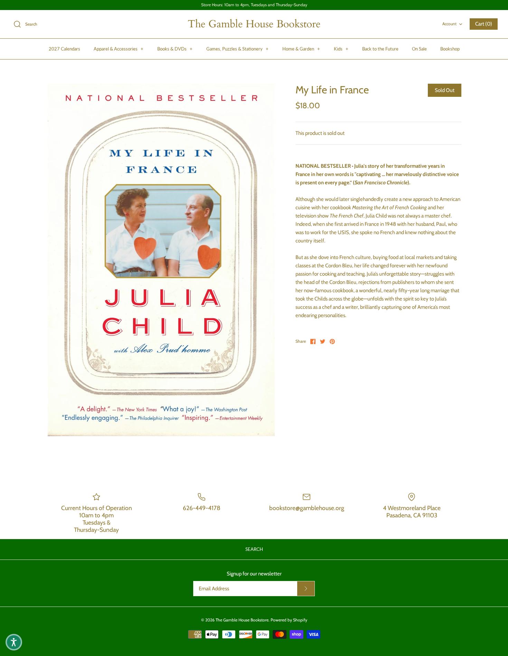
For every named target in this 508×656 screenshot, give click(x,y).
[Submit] (305, 588)
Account (449, 23)
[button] (14, 642)
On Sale (419, 49)
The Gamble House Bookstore (242, 619)
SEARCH (254, 549)
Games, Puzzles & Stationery (237, 49)
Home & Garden (301, 49)
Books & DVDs (174, 49)
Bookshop (450, 49)
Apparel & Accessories (118, 49)
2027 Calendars (64, 49)
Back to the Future (380, 49)
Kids (341, 49)
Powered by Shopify (289, 619)
